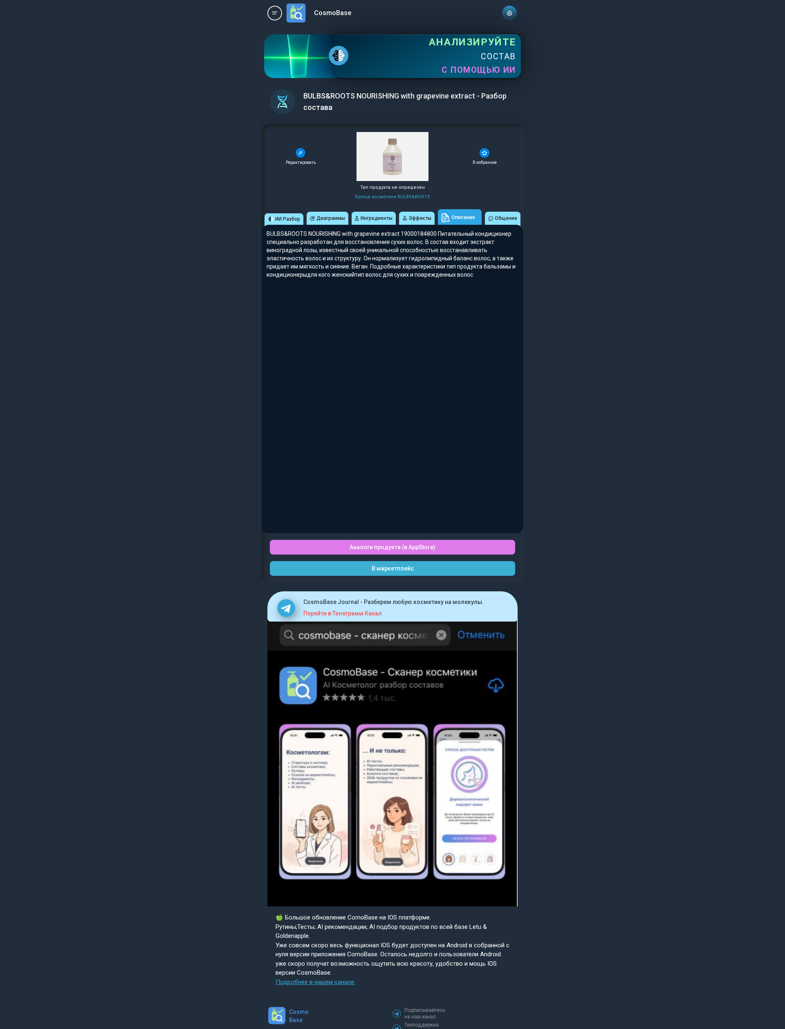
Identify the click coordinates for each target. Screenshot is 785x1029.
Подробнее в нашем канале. (315, 982)
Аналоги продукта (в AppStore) (392, 547)
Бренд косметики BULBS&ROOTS (392, 196)
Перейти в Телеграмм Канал (342, 613)
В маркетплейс (393, 568)
